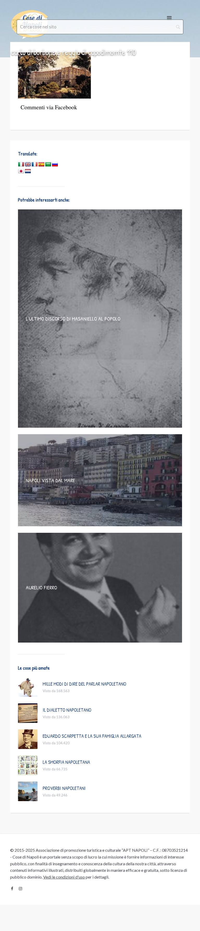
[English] (28, 164)
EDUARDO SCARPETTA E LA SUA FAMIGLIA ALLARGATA (92, 736)
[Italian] (21, 164)
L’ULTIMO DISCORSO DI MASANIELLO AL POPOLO (73, 318)
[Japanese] (21, 171)
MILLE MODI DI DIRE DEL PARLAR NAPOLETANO (84, 683)
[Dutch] (28, 171)
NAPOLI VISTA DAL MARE (50, 480)
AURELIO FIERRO (41, 587)
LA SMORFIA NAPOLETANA (66, 762)
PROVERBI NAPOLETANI (64, 788)
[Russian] (55, 164)
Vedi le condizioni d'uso (64, 876)
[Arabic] (48, 164)
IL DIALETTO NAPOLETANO (67, 709)
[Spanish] (41, 164)
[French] (35, 164)
